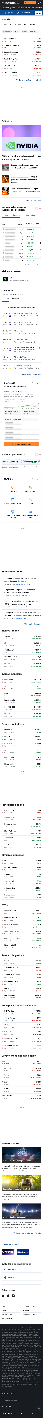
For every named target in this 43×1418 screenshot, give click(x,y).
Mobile (4, 1310)
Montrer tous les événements (31, 374)
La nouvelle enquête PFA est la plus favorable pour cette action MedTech (25, 190)
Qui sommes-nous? (29, 1306)
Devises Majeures (8, 8)
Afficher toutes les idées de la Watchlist (27, 1233)
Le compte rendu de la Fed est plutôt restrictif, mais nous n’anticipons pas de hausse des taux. (22, 614)
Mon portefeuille (7, 1314)
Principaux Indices (23, 8)
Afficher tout (36, 470)
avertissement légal (7, 1406)
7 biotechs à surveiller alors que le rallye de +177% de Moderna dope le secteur (21, 602)
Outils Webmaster (7, 1319)
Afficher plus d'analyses (32, 624)
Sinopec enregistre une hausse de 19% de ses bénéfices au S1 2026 (24, 166)
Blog (3, 1306)
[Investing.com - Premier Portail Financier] (11, 3)
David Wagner (20, 607)
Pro (5, 193)
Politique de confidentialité (10, 1400)
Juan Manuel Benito (21, 595)
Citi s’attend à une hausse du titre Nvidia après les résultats (21, 158)
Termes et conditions (8, 1393)
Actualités (7, 121)
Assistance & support (30, 1314)
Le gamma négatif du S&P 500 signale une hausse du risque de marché (20, 579)
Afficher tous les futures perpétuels (28, 80)
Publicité (26, 1310)
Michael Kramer (20, 584)
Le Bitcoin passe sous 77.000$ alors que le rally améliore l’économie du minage (25, 180)
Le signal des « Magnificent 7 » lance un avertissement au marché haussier (19, 591)
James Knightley (21, 618)
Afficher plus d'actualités (32, 200)
